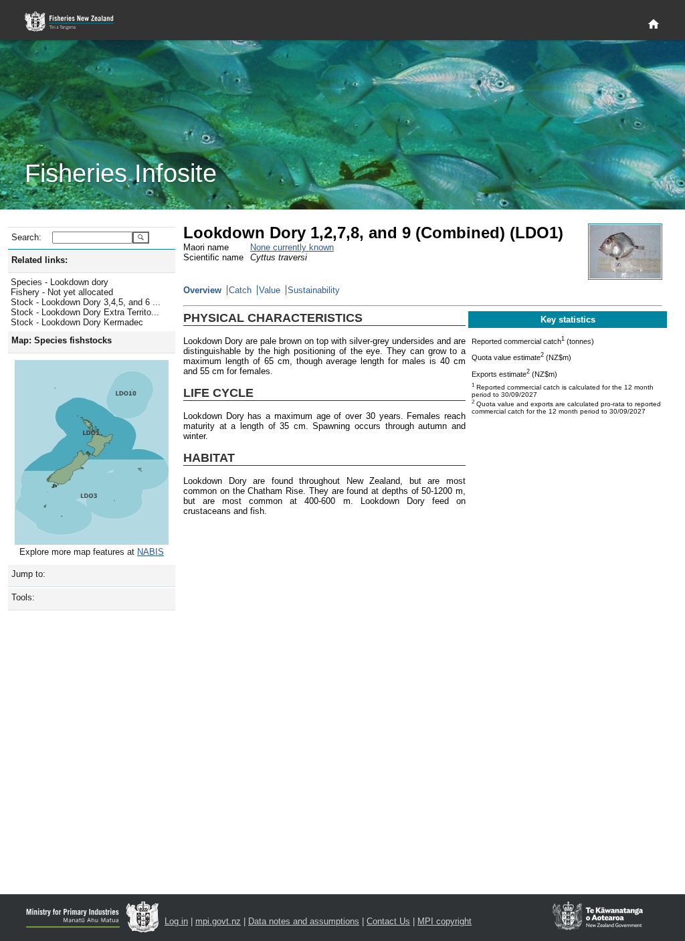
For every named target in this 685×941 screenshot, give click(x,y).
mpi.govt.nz (218, 921)
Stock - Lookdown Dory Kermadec (77, 322)
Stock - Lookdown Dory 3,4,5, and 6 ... (86, 302)
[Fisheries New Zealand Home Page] (76, 21)
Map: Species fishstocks (61, 340)
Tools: (23, 597)
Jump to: (28, 574)
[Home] (653, 24)
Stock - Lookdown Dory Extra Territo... (85, 312)
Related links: (39, 260)
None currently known (292, 247)
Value (269, 290)
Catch (240, 290)
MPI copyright (444, 921)
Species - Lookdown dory (59, 282)
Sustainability (314, 290)
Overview (202, 290)
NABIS (150, 552)
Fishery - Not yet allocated (62, 292)
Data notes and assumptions (303, 921)
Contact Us (388, 921)
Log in (176, 921)
